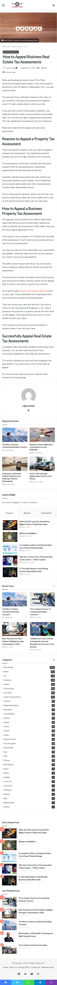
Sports (6, 722)
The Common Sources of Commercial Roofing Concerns (40, 612)
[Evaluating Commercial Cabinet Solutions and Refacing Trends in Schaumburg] (14, 464)
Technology (9, 688)
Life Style (8, 693)
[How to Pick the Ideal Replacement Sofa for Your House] (42, 464)
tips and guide (10, 743)
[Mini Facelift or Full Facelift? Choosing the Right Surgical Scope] (9, 937)
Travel (6, 726)
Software (8, 790)
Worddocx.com (48, 967)
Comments (46, 513)
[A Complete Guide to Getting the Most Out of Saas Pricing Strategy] (10, 549)
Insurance (8, 786)
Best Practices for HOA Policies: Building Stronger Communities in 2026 (13, 641)
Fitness (7, 760)
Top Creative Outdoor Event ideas (33, 945)
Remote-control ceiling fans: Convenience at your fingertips (41, 447)
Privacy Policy (24, 967)
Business (7, 680)
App (5, 752)
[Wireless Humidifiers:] (10, 537)
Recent (27, 513)
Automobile (8, 748)
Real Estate (8, 765)
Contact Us (35, 967)
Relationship (9, 803)
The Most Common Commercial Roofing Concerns (10, 612)
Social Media (9, 714)
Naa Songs (8, 667)
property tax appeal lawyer (32, 291)
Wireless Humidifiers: (28, 533)
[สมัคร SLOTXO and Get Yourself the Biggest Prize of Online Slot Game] (10, 525)
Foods (6, 735)
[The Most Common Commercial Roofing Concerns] (14, 435)
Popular (9, 513)
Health (6, 684)
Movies (7, 794)
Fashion (7, 701)
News (6, 672)
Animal (6, 807)
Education (8, 710)
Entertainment (10, 739)
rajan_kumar (10, 68)
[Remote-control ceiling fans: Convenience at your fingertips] (42, 435)
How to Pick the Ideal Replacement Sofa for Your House (41, 476)
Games (7, 718)
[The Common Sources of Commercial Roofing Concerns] (42, 599)
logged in (17, 502)
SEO (5, 756)
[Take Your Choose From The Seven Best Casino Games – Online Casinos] (10, 560)
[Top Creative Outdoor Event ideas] (9, 949)
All (5, 676)
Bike (5, 798)
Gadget (7, 777)
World (6, 773)
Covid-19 (7, 781)
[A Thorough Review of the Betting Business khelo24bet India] (10, 572)
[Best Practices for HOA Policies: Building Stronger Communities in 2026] (14, 629)
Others (6, 731)
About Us (13, 967)
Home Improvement (19, 46)
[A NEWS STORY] (17, 5)
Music (6, 769)
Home (7, 46)
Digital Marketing (11, 705)
